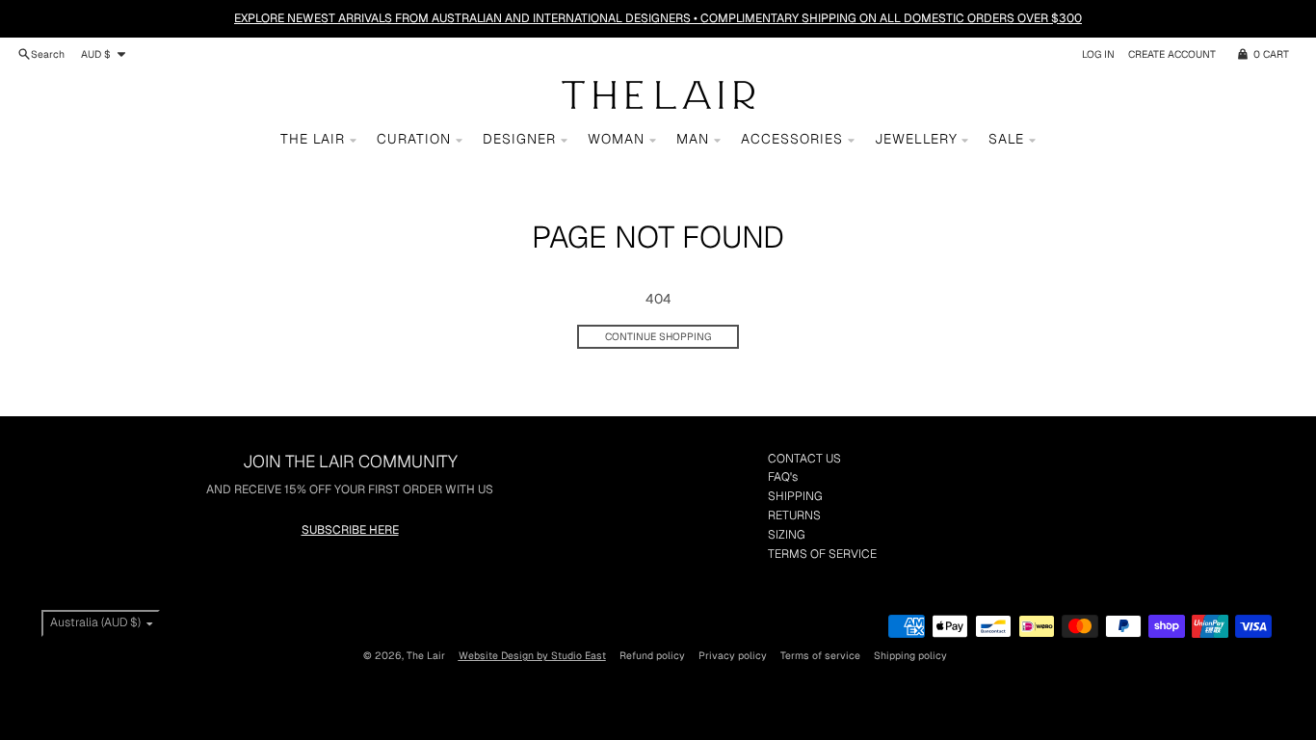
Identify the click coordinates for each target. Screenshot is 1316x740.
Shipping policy (910, 655)
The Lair (426, 655)
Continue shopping (658, 336)
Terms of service (820, 655)
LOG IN (1098, 54)
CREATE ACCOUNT (1172, 54)
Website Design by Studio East (532, 655)
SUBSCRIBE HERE (350, 530)
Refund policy (652, 655)
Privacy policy (732, 655)
